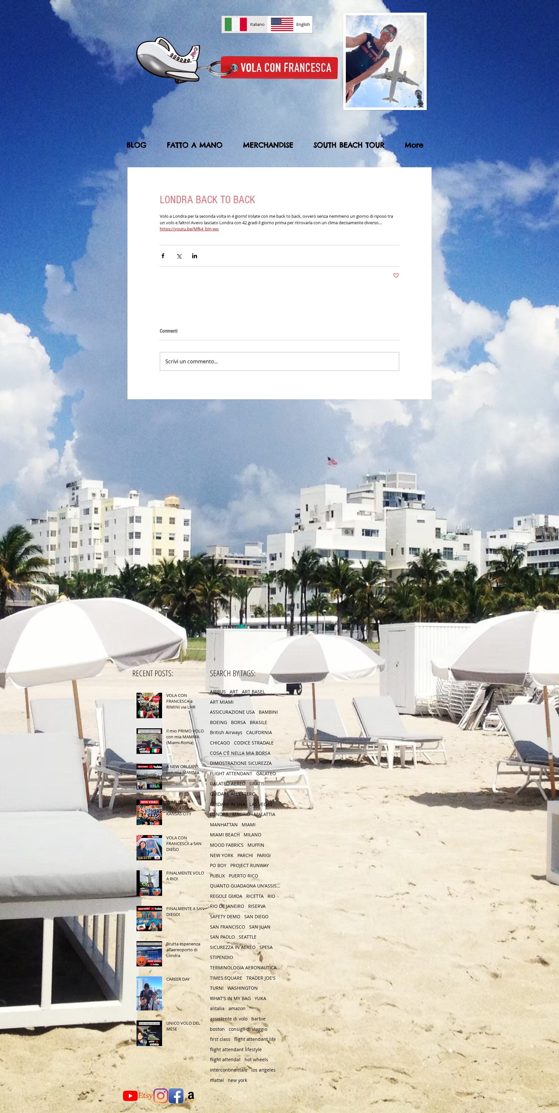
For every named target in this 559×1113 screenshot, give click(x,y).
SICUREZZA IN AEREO (233, 947)
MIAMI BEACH (225, 835)
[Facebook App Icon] (176, 1095)
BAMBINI (268, 712)
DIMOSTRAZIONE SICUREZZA (241, 763)
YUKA (260, 998)
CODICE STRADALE (254, 743)
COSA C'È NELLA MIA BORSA (240, 753)
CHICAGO (220, 743)
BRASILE (258, 722)
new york (237, 1080)
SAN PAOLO (222, 937)
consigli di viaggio (248, 1029)
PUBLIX (217, 876)
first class (220, 1039)
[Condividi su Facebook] (163, 256)
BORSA (238, 722)
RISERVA (257, 906)
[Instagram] (160, 1095)
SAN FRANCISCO (227, 927)
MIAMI (249, 824)
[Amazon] (191, 1095)
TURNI (217, 988)
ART (234, 692)
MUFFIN (255, 845)
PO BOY (218, 865)
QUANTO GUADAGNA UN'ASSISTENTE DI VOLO (245, 886)
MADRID (241, 814)
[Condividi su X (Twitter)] (179, 256)
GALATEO (266, 773)
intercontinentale (228, 1070)
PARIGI (264, 855)
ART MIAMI (222, 702)
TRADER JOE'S (261, 978)
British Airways (226, 732)
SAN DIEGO (256, 916)
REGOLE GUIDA (226, 896)
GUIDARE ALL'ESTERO (233, 794)
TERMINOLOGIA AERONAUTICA (243, 967)
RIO (271, 896)
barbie (258, 1019)
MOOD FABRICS (227, 845)
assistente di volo (228, 1019)
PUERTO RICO (243, 876)
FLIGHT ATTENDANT (231, 773)
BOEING (218, 722)
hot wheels (256, 1059)
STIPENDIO (221, 957)
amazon (237, 1008)
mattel (217, 1080)
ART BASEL (253, 692)
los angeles (263, 1070)
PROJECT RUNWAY (249, 865)
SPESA (266, 947)
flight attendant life (255, 1039)
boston (217, 1029)
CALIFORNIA (259, 732)
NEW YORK (222, 855)
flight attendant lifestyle (236, 1049)
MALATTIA (264, 814)
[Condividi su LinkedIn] (195, 256)
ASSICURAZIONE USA (232, 712)
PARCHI (245, 855)
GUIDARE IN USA (228, 804)
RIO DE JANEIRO (227, 906)
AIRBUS (218, 692)
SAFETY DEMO (225, 916)
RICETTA (255, 896)
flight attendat (225, 1059)
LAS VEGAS (260, 804)
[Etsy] (145, 1095)
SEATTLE (248, 937)
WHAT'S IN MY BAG (230, 998)
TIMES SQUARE (226, 978)
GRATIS (257, 783)
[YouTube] (130, 1095)
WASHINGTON (242, 988)
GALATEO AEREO (228, 783)
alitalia (217, 1008)
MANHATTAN (224, 824)
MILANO (252, 835)
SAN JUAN (259, 927)
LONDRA (219, 814)
